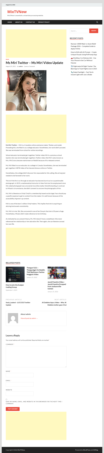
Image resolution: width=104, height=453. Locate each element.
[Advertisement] (36, 43)
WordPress (86, 450)
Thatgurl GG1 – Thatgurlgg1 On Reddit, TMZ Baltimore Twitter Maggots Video (36, 271)
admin (21, 66)
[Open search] (97, 22)
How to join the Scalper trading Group (15, 286)
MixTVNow (17, 11)
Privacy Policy (44, 22)
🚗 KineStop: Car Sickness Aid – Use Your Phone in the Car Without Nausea (83, 60)
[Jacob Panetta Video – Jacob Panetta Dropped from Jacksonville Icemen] (57, 274)
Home (10, 22)
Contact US (30, 22)
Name (8, 371)
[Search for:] (84, 31)
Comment (10, 344)
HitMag (95, 450)
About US (18, 22)
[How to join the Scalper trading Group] (15, 275)
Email (8, 380)
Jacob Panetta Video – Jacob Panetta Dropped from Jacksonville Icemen (57, 285)
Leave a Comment (29, 66)
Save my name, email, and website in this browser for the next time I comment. (34, 402)
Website (9, 390)
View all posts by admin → (29, 318)
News (7, 59)
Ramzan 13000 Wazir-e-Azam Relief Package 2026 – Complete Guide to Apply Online (83, 46)
